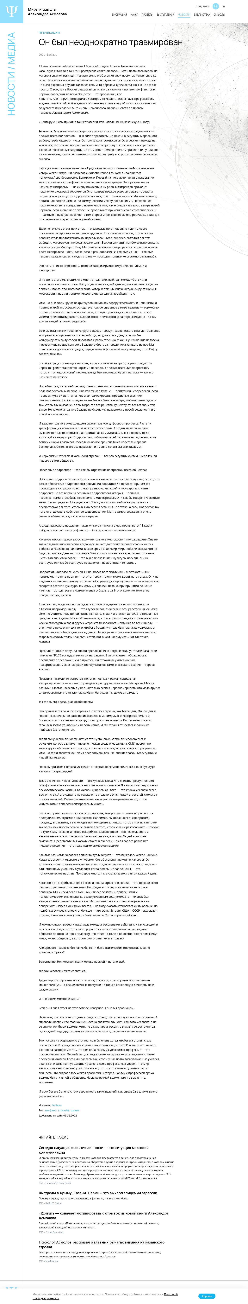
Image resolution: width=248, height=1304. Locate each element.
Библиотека (202, 14)
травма (74, 1110)
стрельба (63, 1110)
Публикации (49, 32)
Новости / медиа (11, 74)
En (223, 6)
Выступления (166, 14)
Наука (134, 14)
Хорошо (207, 1296)
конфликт (51, 1110)
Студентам (203, 6)
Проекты (147, 14)
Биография (119, 14)
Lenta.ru (57, 1105)
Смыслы (219, 14)
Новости (184, 14)
